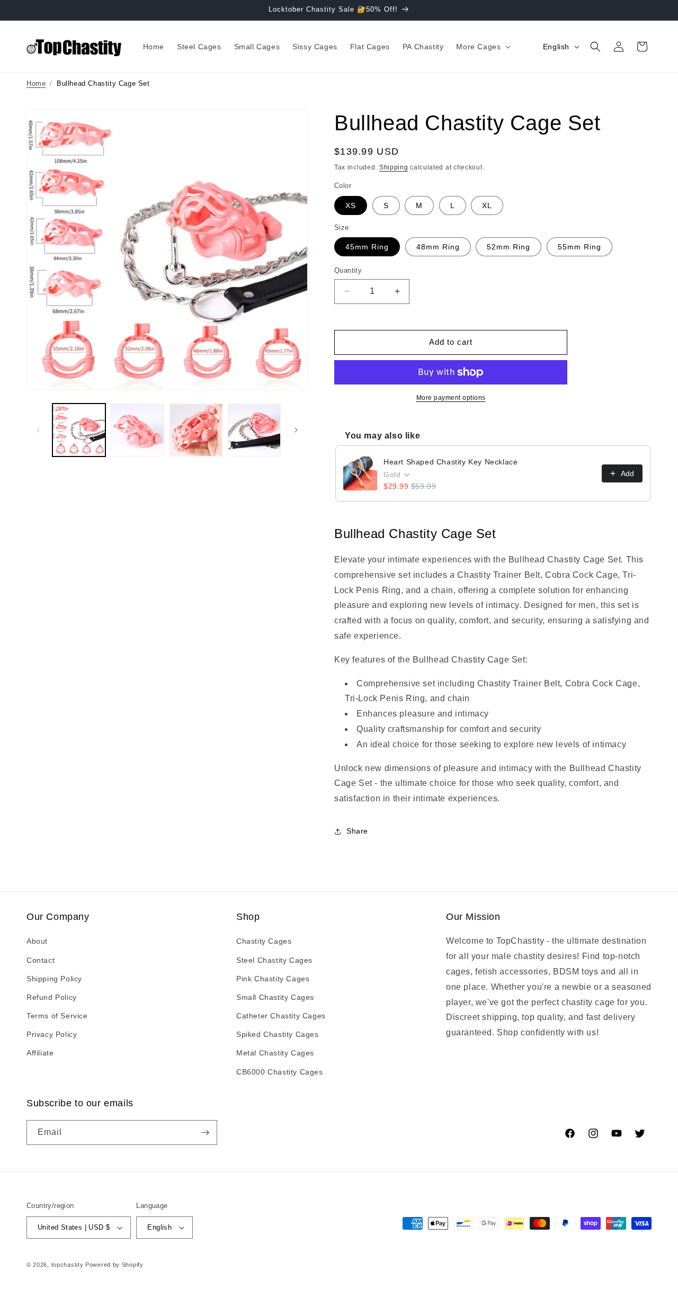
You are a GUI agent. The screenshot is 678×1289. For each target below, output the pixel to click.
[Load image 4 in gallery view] (254, 430)
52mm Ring (508, 247)
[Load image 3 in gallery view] (196, 430)
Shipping (393, 167)
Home (36, 83)
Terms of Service (57, 1015)
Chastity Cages (263, 941)
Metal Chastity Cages (275, 1053)
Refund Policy (51, 997)
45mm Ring (367, 247)
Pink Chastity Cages (272, 978)
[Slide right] (296, 430)
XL (487, 205)
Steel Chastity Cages (274, 960)
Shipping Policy (54, 978)
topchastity (67, 1264)
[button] (482, 46)
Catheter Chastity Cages (281, 1015)
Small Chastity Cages (275, 997)
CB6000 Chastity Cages (279, 1072)
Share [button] (357, 831)
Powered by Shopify (114, 1264)
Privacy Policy (51, 1034)
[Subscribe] (205, 1132)
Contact (40, 960)
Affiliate (39, 1053)
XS (350, 205)
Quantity (348, 270)
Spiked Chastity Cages (277, 1034)
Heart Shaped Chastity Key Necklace (450, 462)
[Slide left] (38, 430)
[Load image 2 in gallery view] (137, 430)
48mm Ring (438, 247)
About (37, 941)
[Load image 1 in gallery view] (78, 430)
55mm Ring (579, 247)
